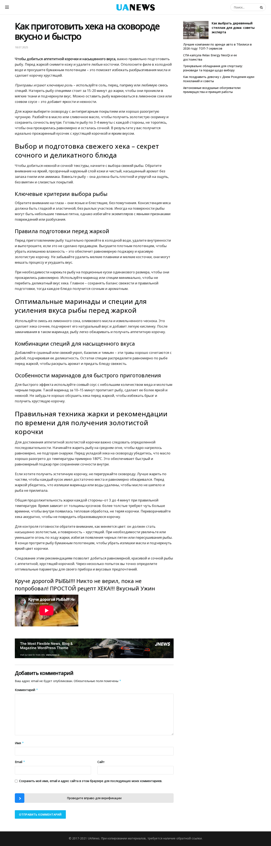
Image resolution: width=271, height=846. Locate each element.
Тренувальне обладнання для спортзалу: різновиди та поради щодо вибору (213, 68)
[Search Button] (262, 7)
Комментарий (26, 690)
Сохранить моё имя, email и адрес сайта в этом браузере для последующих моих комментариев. (90, 781)
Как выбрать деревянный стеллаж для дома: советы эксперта (233, 27)
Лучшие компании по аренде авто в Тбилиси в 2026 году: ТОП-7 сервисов (217, 46)
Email (20, 762)
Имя (19, 743)
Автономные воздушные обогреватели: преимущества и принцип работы (212, 90)
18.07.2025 (21, 47)
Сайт (101, 762)
